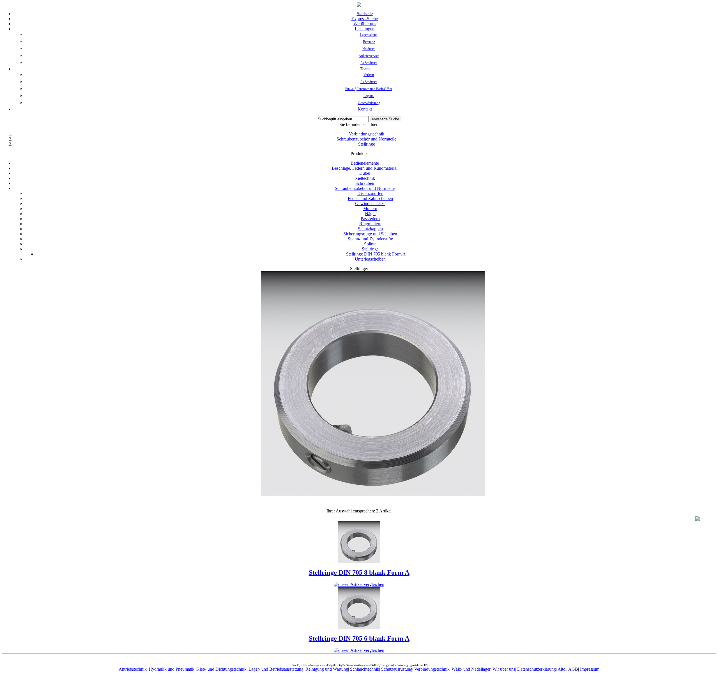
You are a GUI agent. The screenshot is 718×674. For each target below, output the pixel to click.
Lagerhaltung (369, 35)
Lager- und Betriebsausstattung (275, 669)
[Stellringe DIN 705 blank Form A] (373, 494)
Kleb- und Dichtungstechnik (221, 669)
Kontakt (365, 109)
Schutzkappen (370, 228)
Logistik (368, 96)
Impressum (589, 669)
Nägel (370, 213)
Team (365, 68)
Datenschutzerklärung (536, 669)
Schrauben (364, 183)
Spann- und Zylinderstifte (370, 238)
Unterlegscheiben (370, 259)
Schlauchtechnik (364, 669)
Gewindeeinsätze (370, 203)
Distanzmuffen (370, 193)
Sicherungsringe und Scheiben (370, 233)
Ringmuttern (370, 223)
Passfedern (370, 218)
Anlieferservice (369, 56)
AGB (573, 669)
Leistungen (364, 28)
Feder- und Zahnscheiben (370, 198)
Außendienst (368, 63)
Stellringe (366, 144)
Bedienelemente (365, 163)
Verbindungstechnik (366, 134)
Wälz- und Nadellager (471, 669)
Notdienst (368, 49)
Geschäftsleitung (369, 103)
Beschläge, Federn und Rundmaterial (364, 168)
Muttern (370, 208)
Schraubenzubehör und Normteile (366, 139)
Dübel (364, 173)
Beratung (369, 42)
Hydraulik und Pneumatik (171, 669)
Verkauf (368, 75)
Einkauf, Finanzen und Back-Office (368, 89)
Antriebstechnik (133, 669)
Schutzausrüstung (396, 669)
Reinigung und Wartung (326, 669)
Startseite (365, 13)
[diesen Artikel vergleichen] (359, 584)
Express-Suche (364, 18)
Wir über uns (364, 23)
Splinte (370, 243)
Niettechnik (365, 178)
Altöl (562, 669)
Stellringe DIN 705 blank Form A (376, 254)
